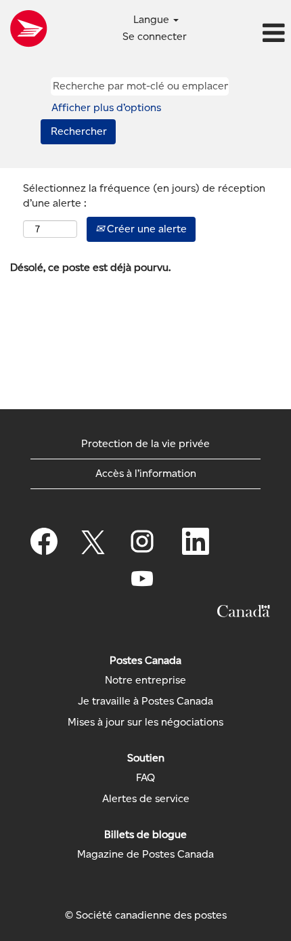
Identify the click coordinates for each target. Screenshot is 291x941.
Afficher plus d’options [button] (106, 107)
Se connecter (154, 36)
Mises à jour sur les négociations (145, 722)
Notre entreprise (145, 680)
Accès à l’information (145, 473)
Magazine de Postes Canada (145, 854)
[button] (242, 34)
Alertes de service (145, 799)
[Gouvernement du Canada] (244, 611)
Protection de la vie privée (145, 443)
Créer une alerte (145, 228)
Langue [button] (152, 19)
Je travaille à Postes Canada (145, 701)
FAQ (145, 778)
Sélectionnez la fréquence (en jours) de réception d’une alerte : (144, 196)
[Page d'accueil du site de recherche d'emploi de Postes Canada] (28, 28)
